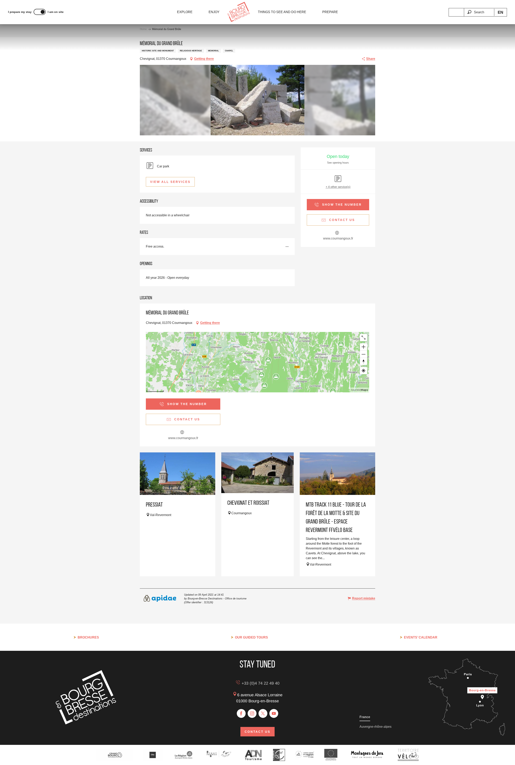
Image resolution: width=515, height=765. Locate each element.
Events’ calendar (420, 637)
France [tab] (364, 717)
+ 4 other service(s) (338, 186)
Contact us (257, 731)
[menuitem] (185, 12)
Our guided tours (251, 637)
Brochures (88, 637)
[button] (479, 9)
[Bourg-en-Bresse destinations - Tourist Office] (86, 723)
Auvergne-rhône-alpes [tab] (375, 726)
